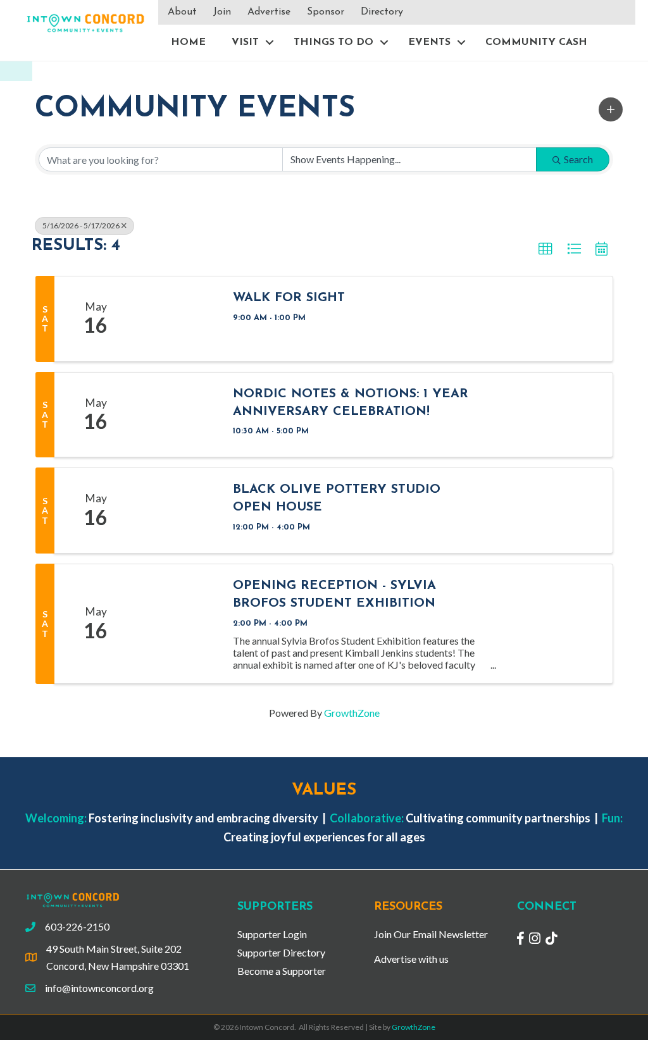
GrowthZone (352, 713)
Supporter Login (272, 934)
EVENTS (429, 42)
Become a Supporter (281, 971)
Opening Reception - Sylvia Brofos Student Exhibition (334, 594)
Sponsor (325, 12)
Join (222, 12)
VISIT (245, 42)
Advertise (268, 12)
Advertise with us (411, 959)
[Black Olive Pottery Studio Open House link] (178, 510)
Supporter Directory (281, 952)
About (182, 12)
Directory (382, 12)
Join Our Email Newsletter (431, 934)
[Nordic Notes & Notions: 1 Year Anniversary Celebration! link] (178, 415)
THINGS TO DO (333, 42)
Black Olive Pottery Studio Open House (336, 498)
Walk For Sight (289, 298)
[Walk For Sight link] (178, 319)
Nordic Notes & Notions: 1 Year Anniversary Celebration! (350, 403)
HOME (188, 42)
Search (578, 159)
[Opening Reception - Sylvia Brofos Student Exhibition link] (178, 623)
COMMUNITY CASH (536, 42)
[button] (611, 109)
